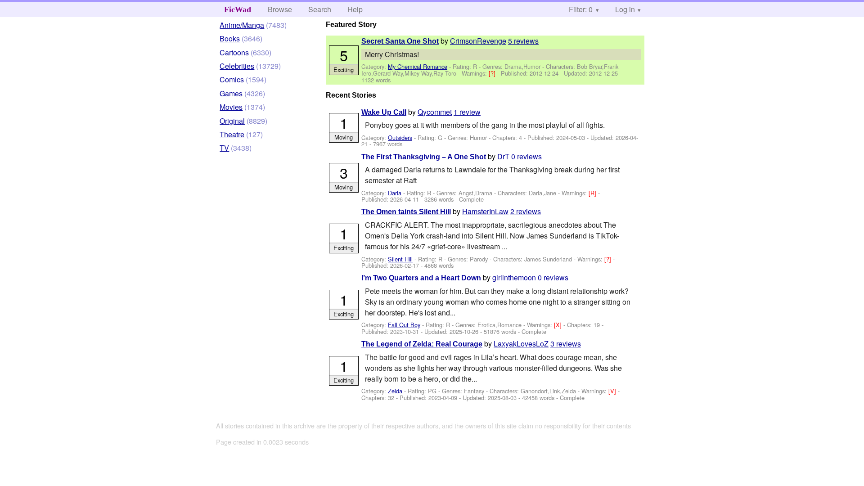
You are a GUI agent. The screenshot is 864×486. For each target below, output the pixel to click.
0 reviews (526, 156)
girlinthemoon (514, 277)
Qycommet (435, 112)
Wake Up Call (383, 112)
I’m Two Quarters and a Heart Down (421, 278)
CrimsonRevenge (478, 41)
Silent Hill (400, 259)
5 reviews (523, 41)
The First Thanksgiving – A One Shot (423, 157)
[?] (493, 73)
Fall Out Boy (404, 324)
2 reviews (525, 211)
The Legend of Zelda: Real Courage (421, 344)
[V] (613, 391)
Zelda (395, 391)
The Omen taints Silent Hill (406, 212)
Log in (625, 9)
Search (319, 9)
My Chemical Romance (417, 66)
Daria (394, 193)
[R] (593, 193)
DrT (503, 156)
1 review (467, 112)
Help (355, 9)
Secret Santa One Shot (400, 41)
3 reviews (565, 343)
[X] (558, 324)
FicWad (237, 9)
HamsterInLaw (485, 211)
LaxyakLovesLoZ (521, 343)
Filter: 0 (581, 9)
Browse (280, 9)
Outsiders (400, 137)
